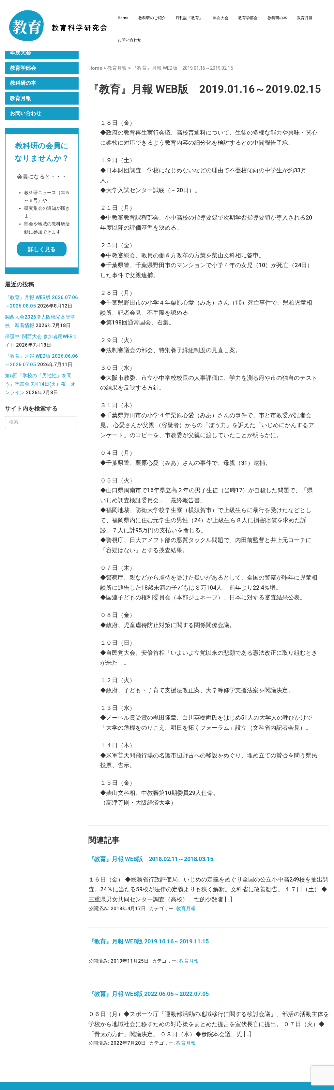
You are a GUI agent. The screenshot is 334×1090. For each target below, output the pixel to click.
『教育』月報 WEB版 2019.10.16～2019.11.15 (148, 941)
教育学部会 (248, 18)
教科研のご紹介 (152, 18)
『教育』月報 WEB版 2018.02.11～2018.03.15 (150, 858)
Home (123, 18)
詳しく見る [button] (42, 249)
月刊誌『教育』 (189, 18)
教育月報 (304, 18)
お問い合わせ (129, 39)
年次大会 (220, 18)
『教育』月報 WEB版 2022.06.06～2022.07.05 (148, 993)
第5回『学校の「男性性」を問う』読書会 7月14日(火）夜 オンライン (40, 384)
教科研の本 (277, 18)
